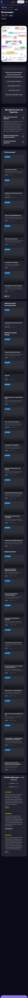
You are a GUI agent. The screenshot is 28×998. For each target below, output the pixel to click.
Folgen (10, 15)
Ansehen (14, 44)
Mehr (6, 296)
